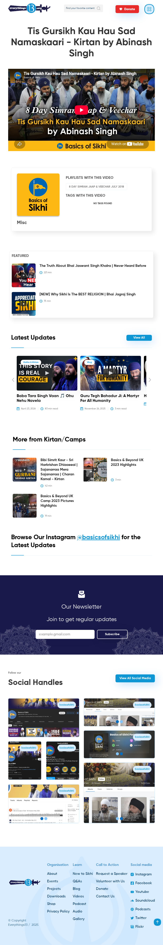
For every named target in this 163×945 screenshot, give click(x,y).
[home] (31, 8)
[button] (13, 386)
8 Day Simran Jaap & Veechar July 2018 (96, 186)
